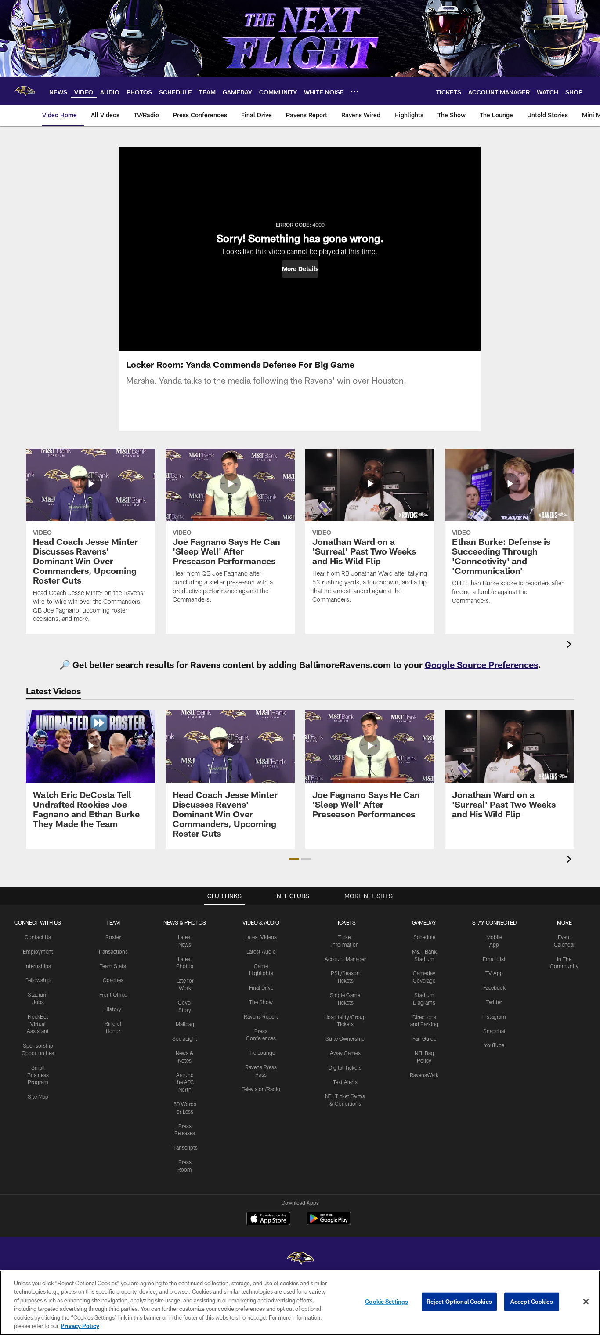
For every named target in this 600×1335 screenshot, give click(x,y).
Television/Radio (261, 1089)
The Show (261, 1002)
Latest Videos (261, 937)
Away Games (345, 1053)
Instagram (494, 1016)
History (113, 1009)
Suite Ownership (345, 1038)
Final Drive (261, 987)
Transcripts (185, 1147)
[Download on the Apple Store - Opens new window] (268, 1219)
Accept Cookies (531, 1301)
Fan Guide (424, 1038)
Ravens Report (261, 1016)
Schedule (424, 937)
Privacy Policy (80, 1325)
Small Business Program (38, 1074)
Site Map (38, 1096)
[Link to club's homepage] (24, 91)
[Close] (586, 1302)
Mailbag (185, 1024)
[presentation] (570, 645)
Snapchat (494, 1031)
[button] (300, 269)
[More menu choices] (354, 91)
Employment (38, 951)
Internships (38, 966)
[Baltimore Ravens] (300, 1259)
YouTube (494, 1045)
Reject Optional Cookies (459, 1301)
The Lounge (261, 1052)
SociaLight (184, 1038)
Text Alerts (345, 1082)
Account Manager (345, 959)
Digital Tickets (345, 1067)
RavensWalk (424, 1075)
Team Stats (113, 966)
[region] (300, 1302)
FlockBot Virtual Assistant (38, 1023)
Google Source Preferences (481, 664)
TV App (494, 973)
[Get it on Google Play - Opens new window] (329, 1222)
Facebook (494, 987)
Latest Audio (261, 951)
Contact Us (38, 937)
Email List (494, 959)
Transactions (113, 951)
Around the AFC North (184, 1082)
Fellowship (38, 980)
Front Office (113, 994)
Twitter (494, 1002)
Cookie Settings (386, 1301)
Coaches (113, 980)
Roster (113, 937)
